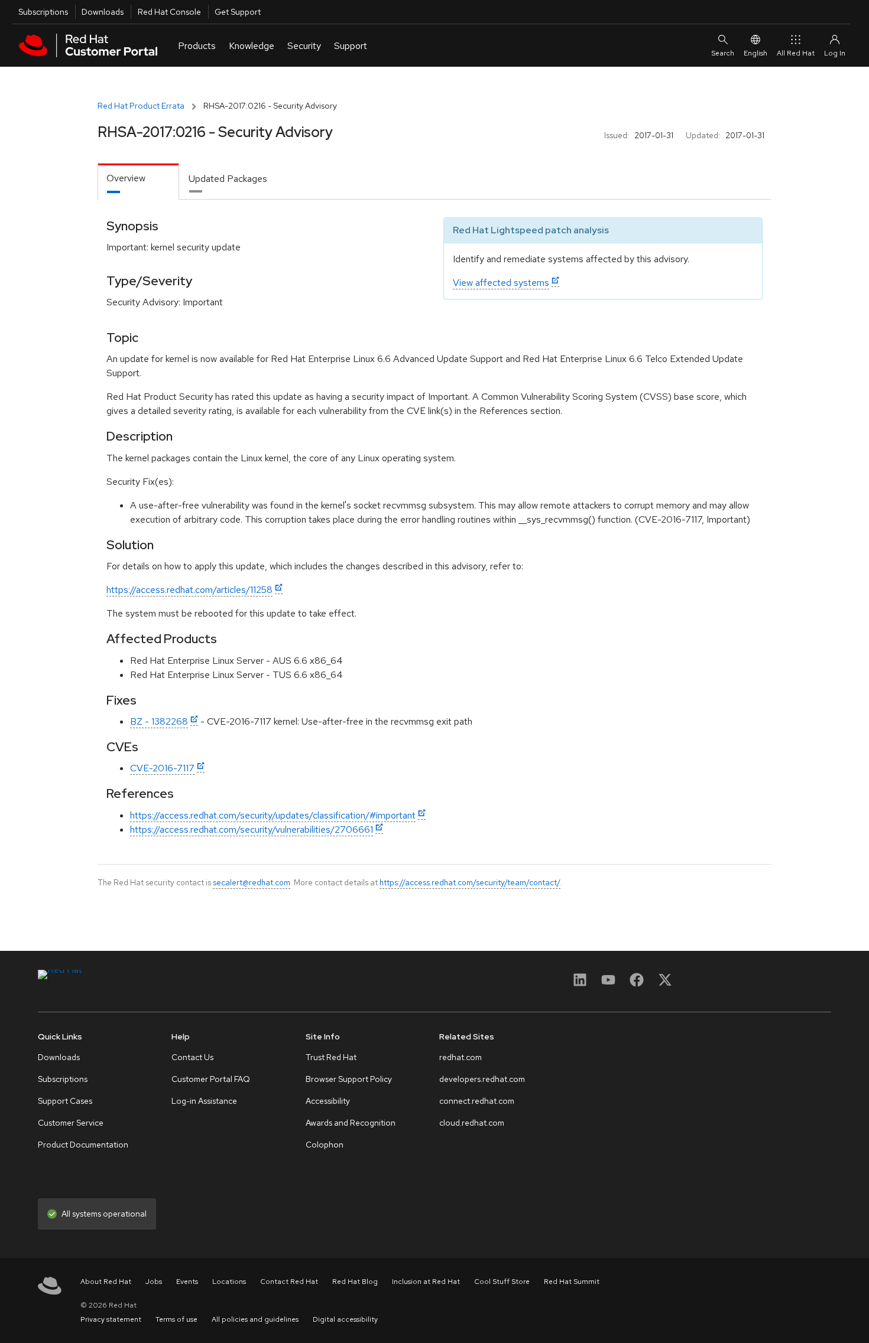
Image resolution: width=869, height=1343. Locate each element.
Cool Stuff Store (502, 1281)
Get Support (238, 11)
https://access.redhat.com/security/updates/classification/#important (273, 815)
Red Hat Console (169, 11)
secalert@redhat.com (251, 882)
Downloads (103, 11)
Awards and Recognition (350, 1122)
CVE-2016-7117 (162, 768)
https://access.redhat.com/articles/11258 (189, 590)
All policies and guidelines (255, 1319)
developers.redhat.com (482, 1079)
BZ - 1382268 (159, 721)
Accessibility (328, 1101)
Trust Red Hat (331, 1057)
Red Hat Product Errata (141, 105)
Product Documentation (83, 1144)
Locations (229, 1281)
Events (187, 1281)
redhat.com (460, 1057)
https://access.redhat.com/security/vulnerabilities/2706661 (251, 829)
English (755, 53)
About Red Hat (105, 1281)
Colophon (324, 1144)
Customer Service (70, 1122)
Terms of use (176, 1319)
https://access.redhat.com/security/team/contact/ (470, 882)
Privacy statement (110, 1319)
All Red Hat (796, 53)
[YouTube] (608, 983)
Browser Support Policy (349, 1079)
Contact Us (192, 1057)
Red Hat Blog (355, 1281)
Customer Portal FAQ (210, 1079)
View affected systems (501, 282)
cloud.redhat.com (471, 1122)
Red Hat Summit (571, 1281)
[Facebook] (637, 983)
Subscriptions (43, 11)
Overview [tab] (125, 178)
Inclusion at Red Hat (426, 1281)
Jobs (153, 1281)
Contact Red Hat (289, 1281)
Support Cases (65, 1101)
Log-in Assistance (204, 1101)
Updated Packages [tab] (228, 178)
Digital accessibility (345, 1319)
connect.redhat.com (476, 1101)
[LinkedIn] (580, 983)
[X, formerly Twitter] (665, 983)
